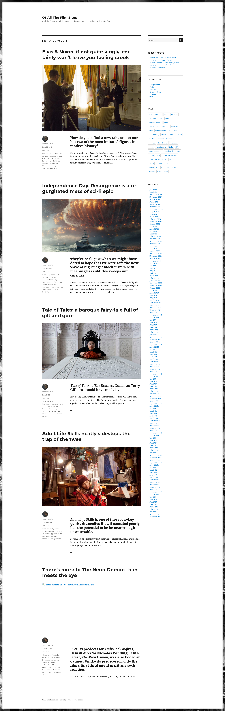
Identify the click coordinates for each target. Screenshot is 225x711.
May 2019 (153, 325)
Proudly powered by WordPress (72, 700)
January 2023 (155, 239)
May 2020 (153, 298)
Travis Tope (46, 292)
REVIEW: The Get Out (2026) (160, 65)
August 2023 (154, 229)
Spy (157, 167)
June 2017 (153, 381)
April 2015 (153, 445)
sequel (151, 167)
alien (44, 275)
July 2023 (153, 231)
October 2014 (154, 460)
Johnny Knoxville (48, 161)
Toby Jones (51, 414)
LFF (176, 147)
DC (169, 131)
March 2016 (154, 418)
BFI (161, 118)
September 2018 (156, 345)
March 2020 (154, 300)
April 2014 (153, 475)
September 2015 (156, 433)
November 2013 (155, 487)
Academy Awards (155, 114)
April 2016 (153, 416)
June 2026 (153, 192)
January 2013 (154, 512)
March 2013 (154, 507)
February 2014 (155, 480)
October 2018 (154, 342)
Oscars (151, 163)
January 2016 (154, 423)
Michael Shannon (48, 166)
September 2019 (156, 315)
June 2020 (153, 295)
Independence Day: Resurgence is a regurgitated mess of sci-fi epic (89, 188)
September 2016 (156, 404)
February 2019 (155, 332)
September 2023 (156, 227)
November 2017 (155, 369)
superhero (165, 167)
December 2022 (156, 241)
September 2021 (156, 261)
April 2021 (153, 273)
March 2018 (154, 359)
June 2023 (153, 234)
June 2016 (153, 411)
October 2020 (155, 288)
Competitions (155, 85)
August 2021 (154, 263)
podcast (159, 163)
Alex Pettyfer (47, 153)
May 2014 (153, 472)
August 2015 (154, 436)
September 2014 (156, 463)
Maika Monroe (57, 287)
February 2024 (155, 219)
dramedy (58, 156)
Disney (175, 131)
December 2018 (155, 337)
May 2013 (153, 502)
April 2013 (153, 504)
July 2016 (153, 409)
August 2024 (154, 212)
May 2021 (153, 271)
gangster (151, 143)
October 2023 (155, 224)
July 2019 (153, 320)
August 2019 (154, 318)
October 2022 (155, 244)
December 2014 (155, 455)
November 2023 (156, 222)
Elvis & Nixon (46, 158)
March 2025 (154, 202)
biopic (167, 118)
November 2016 (155, 399)
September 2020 (156, 290)
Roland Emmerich (49, 289)
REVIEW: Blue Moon (157, 68)
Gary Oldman (163, 143)
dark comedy (160, 131)
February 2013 (155, 509)
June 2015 (153, 441)
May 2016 (153, 413)
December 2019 (155, 308)
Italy (60, 404)
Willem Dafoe (162, 172)
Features (153, 87)
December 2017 (155, 367)
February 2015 (155, 450)
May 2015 (153, 443)
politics (45, 168)
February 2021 (155, 278)
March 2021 (154, 276)
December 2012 (155, 514)
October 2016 (154, 401)
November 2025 (156, 197)
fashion (45, 665)
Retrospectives (155, 92)
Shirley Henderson (49, 411)
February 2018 (155, 362)
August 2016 (154, 406)
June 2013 (153, 500)
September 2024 (156, 209)
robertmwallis (47, 144)
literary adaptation (155, 151)
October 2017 (154, 372)
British (56, 529)
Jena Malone (53, 665)
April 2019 (153, 327)
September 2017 (156, 374)
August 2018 (154, 347)
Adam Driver (153, 118)
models (57, 667)
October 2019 (154, 313)
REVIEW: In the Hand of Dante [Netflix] (164, 63)
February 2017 (155, 391)
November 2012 (155, 517)
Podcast (153, 90)
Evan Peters (56, 158)
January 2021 (155, 281)
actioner (174, 114)
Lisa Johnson (53, 163)
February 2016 (155, 421)
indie (55, 534)
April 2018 (153, 357)
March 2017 (154, 389)
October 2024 (155, 207)
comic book (175, 126)
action (166, 114)
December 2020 (156, 283)
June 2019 (153, 322)
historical (55, 404)
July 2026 (153, 190)
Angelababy (51, 275)
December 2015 (155, 426)
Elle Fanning (52, 662)
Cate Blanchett (154, 126)
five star (151, 139)
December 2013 (155, 485)
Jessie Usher (47, 285)
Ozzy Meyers (56, 539)
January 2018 (154, 364)
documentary (153, 135)
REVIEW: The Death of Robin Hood (163, 58)
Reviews (45, 150)
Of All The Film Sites (59, 18)
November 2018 (155, 340)
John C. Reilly (47, 406)
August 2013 (154, 495)
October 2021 (155, 259)
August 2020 (154, 293)
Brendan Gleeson (155, 122)
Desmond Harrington (50, 660)
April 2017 (153, 386)
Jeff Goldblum (57, 282)
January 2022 (155, 251)
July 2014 (153, 468)
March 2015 (154, 448)
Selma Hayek (54, 409)
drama (51, 156)
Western (151, 172)
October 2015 (154, 431)
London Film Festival (172, 151)
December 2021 (156, 254)
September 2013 (156, 492)
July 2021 (153, 266)
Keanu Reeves (47, 667)
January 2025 (155, 204)
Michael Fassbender (169, 155)
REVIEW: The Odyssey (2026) (161, 60)
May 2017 (153, 384)
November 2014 (155, 458)
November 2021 (155, 256)
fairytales (45, 401)
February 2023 (155, 236)
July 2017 (153, 379)
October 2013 (154, 490)
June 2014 (153, 470)
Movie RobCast (154, 159)
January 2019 (154, 335)
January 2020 (155, 305)
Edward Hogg (47, 534)
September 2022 (156, 246)
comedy (45, 156)
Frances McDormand (165, 139)
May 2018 (153, 354)
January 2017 (154, 394)
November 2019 (155, 310)
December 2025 (156, 195)
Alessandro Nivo (48, 655)
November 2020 (156, 286)
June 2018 (153, 352)
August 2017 (154, 377)
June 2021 (153, 268)
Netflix (171, 159)
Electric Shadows (175, 135)
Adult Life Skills (47, 529)
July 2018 (153, 350)
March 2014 (154, 477)
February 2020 (155, 303)
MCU (158, 155)
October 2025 (155, 199)
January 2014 (154, 482)
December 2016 (155, 396)
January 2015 (154, 453)
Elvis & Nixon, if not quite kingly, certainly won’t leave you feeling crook (86, 54)
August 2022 (154, 249)
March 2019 (154, 330)
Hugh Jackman (161, 147)
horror (150, 147)
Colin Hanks (57, 153)
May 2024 (153, 214)
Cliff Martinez (56, 657)
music (58, 166)
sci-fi (58, 289)
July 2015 (153, 438)
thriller (174, 167)
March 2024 (154, 217)
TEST (152, 97)
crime (150, 131)
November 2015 (155, 428)
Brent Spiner (54, 277)
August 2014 (154, 465)
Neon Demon (47, 670)
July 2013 (153, 497)
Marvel (151, 155)
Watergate (52, 168)
